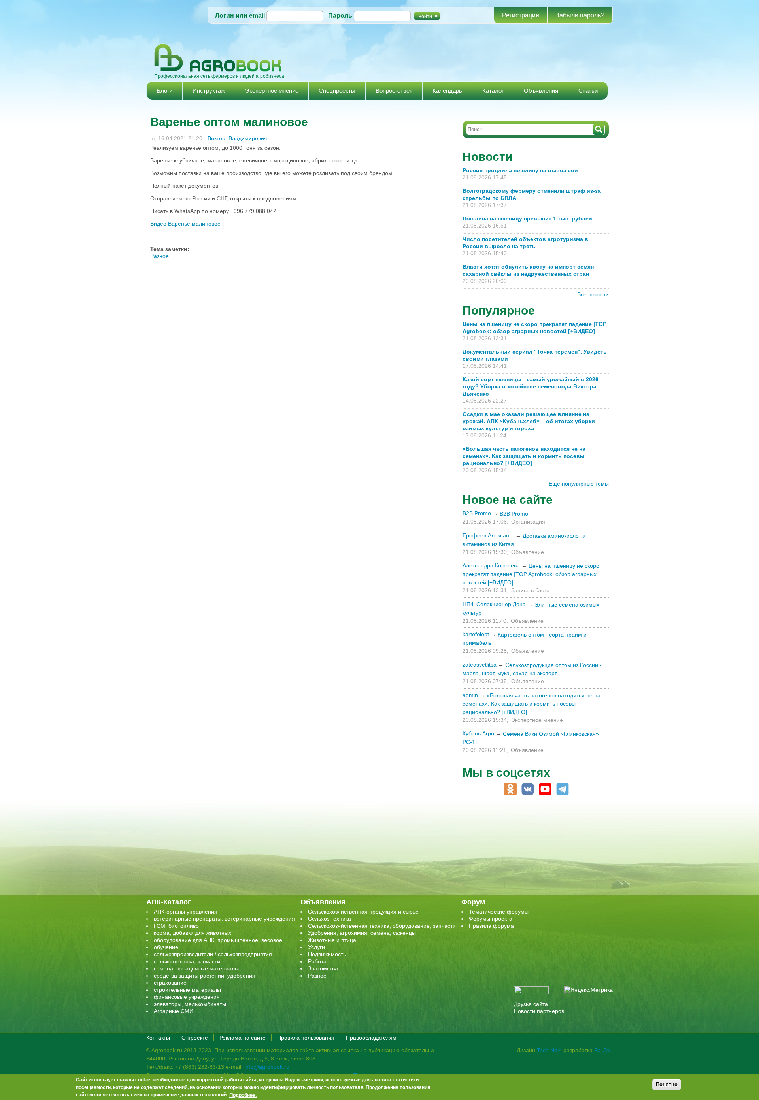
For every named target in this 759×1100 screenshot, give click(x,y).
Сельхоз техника (329, 918)
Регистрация (520, 15)
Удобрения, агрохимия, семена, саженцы (362, 933)
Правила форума (491, 926)
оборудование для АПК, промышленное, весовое (218, 940)
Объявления (541, 90)
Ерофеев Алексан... (488, 535)
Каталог (493, 90)
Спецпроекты (337, 90)
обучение (166, 947)
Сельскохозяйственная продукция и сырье (363, 911)
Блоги (164, 90)
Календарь (447, 90)
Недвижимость (327, 954)
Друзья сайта (531, 1004)
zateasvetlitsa (480, 664)
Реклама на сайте (242, 1037)
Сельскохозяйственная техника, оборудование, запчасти (382, 926)
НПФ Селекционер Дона (494, 604)
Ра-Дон (603, 1050)
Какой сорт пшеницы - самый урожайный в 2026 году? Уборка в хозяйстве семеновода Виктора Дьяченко (531, 386)
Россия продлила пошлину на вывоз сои (520, 170)
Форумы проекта (490, 918)
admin (470, 695)
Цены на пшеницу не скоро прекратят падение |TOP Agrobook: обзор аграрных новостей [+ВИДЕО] (531, 574)
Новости (487, 156)
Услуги (316, 947)
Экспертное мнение (271, 90)
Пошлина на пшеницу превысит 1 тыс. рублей (531, 218)
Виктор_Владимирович (237, 138)
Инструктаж (209, 90)
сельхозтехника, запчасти (187, 961)
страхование (170, 982)
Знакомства (323, 968)
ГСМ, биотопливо (176, 926)
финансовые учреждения (187, 997)
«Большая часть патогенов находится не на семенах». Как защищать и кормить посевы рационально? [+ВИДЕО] (524, 456)
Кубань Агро (478, 733)
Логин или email (240, 15)
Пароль (340, 15)
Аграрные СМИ (173, 1011)
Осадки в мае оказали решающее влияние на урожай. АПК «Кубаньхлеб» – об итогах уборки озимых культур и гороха (529, 421)
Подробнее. (243, 1094)
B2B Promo (477, 513)
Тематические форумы (499, 911)
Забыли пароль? (579, 15)
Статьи (588, 90)
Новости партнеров (539, 1011)
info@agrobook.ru (266, 1067)
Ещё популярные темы (579, 483)
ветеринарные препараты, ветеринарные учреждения (224, 918)
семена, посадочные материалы (196, 968)
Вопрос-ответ (394, 90)
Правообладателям (371, 1037)
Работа (317, 961)
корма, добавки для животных (192, 933)
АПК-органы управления (185, 911)
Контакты (158, 1037)
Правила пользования (305, 1037)
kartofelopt (476, 634)
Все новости (593, 294)
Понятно (667, 1084)
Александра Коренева (491, 565)
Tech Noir (548, 1050)
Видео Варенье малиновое (185, 223)
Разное (159, 256)
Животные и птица (332, 940)
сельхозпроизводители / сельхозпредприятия (213, 954)
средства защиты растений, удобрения (204, 975)
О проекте (194, 1037)
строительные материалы (187, 990)
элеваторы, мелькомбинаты (190, 1004)
